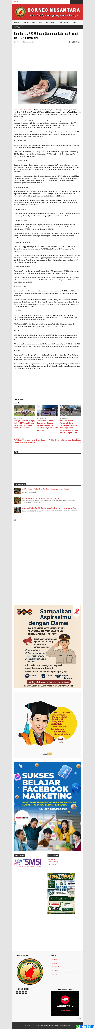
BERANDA (16, 22)
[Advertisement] (47, 58)
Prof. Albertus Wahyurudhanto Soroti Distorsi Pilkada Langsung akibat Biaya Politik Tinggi (29, 441)
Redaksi (55, 959)
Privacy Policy (57, 967)
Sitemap (55, 974)
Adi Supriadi (52, 864)
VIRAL (33, 22)
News (17, 27)
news (20, 42)
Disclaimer (55, 970)
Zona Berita (51, 859)
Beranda (16, 1)
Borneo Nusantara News (22, 110)
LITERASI (74, 22)
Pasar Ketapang (53, 862)
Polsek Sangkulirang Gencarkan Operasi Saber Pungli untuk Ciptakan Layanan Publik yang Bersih (47, 425)
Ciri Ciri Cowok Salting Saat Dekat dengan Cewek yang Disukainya (40, 498)
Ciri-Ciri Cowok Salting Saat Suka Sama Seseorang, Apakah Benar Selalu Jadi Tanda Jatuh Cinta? (49, 508)
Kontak (54, 963)
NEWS (40, 22)
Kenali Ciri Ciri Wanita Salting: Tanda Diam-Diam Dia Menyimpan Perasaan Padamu (45, 489)
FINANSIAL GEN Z (51, 22)
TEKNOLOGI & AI (63, 22)
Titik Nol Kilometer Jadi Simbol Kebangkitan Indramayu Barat (65, 441)
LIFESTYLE (25, 22)
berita (16, 42)
